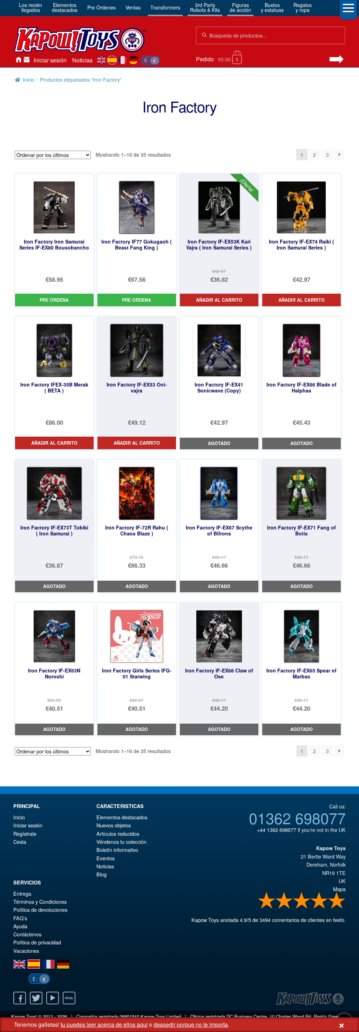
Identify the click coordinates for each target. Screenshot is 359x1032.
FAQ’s (20, 918)
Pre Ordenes (101, 7)
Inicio (18, 60)
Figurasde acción (240, 7)
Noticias (82, 60)
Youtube (52, 998)
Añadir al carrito (219, 300)
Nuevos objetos (113, 825)
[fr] (123, 60)
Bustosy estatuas (272, 7)
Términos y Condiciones (40, 901)
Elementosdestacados (64, 7)
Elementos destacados (121, 817)
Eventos (105, 858)
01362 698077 (297, 817)
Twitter (36, 998)
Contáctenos (26, 60)
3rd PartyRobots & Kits (205, 7)
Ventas (133, 7)
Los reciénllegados (30, 7)
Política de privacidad (37, 942)
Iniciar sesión (50, 60)
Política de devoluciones (40, 909)
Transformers (165, 7)
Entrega (22, 893)
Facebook (19, 998)
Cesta (19, 841)
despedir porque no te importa (191, 1024)
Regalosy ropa (302, 7)
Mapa (339, 889)
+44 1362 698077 (276, 829)
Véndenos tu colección (121, 841)
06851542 (129, 1016)
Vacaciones (26, 950)
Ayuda (20, 926)
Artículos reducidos (117, 833)
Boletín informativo (117, 849)
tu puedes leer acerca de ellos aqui (104, 1024)
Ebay (69, 998)
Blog (101, 874)
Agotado (219, 443)
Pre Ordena (54, 300)
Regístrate (24, 833)
